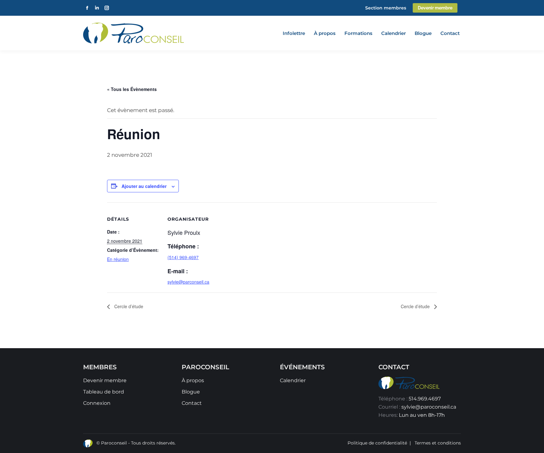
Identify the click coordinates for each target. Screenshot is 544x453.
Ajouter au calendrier (144, 186)
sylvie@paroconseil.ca (428, 407)
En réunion (118, 259)
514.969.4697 (425, 399)
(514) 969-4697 (183, 257)
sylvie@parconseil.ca (188, 282)
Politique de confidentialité (377, 443)
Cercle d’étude (128, 306)
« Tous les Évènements (132, 89)
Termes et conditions (438, 443)
